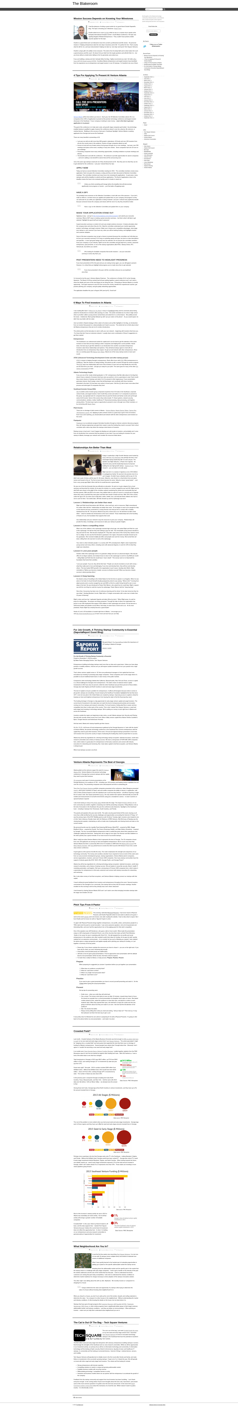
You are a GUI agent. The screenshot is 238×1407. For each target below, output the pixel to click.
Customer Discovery (107, 1304)
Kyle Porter (147, 160)
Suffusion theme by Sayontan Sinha (157, 1404)
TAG (92, 845)
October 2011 (147, 116)
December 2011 (148, 112)
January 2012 (147, 110)
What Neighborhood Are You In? (91, 1246)
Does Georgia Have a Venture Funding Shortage (98, 1051)
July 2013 (146, 96)
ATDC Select (97, 802)
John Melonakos (148, 155)
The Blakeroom (85, 3)
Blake (107, 22)
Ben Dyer (146, 149)
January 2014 (147, 89)
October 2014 (147, 84)
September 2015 (148, 77)
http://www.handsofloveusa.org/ (85, 613)
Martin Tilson (91, 404)
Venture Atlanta (110, 410)
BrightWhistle (147, 151)
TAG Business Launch (82, 412)
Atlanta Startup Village (121, 410)
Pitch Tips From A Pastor (87, 904)
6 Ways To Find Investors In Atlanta (92, 302)
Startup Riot (132, 410)
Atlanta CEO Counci (127, 843)
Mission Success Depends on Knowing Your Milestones (103, 18)
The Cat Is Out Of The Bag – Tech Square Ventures (100, 1322)
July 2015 (146, 78)
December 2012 (148, 101)
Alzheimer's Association (150, 139)
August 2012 (147, 107)
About (145, 125)
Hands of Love (129, 466)
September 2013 (148, 93)
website (86, 917)
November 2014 (148, 82)
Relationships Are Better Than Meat (92, 447)
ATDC (94, 61)
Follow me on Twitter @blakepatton (156, 45)
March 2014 (147, 87)
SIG (77, 391)
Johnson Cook (147, 157)
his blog (106, 32)
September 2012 (148, 105)
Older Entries (78, 1397)
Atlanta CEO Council (149, 135)
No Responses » (120, 22)
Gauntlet (118, 1304)
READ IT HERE (106, 648)
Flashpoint (79, 423)
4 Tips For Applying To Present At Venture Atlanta (100, 75)
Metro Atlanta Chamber (80, 845)
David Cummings (148, 153)
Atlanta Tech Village (98, 352)
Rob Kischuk (147, 164)
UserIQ (76, 790)
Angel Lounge (87, 61)
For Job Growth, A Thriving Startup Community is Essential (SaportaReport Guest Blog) (105, 631)
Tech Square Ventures (86, 788)
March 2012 (147, 109)
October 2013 (147, 91)
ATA (116, 377)
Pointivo (101, 794)
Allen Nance (147, 146)
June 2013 (146, 98)
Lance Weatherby (148, 162)
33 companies (78, 780)
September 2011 (148, 118)
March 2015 (147, 80)
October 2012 (147, 103)
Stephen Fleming (148, 165)
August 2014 (147, 86)
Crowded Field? (82, 1031)
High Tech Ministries (115, 457)
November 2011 (148, 114)
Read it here (117, 28)
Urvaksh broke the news (131, 1330)
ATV (131, 802)
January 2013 (147, 100)
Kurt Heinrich (147, 158)
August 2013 (147, 94)
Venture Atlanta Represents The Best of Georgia (99, 762)
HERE (125, 468)
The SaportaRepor (117, 642)
